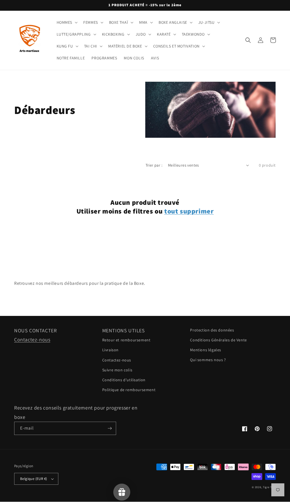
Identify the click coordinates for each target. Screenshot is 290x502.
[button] (66, 22)
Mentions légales (205, 349)
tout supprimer (189, 211)
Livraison (110, 349)
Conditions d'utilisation (124, 379)
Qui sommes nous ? (208, 359)
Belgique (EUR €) (33, 478)
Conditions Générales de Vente (218, 339)
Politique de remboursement (129, 389)
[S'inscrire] (109, 428)
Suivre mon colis (117, 369)
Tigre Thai (269, 487)
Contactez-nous (32, 339)
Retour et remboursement (126, 339)
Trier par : (154, 165)
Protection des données (212, 330)
